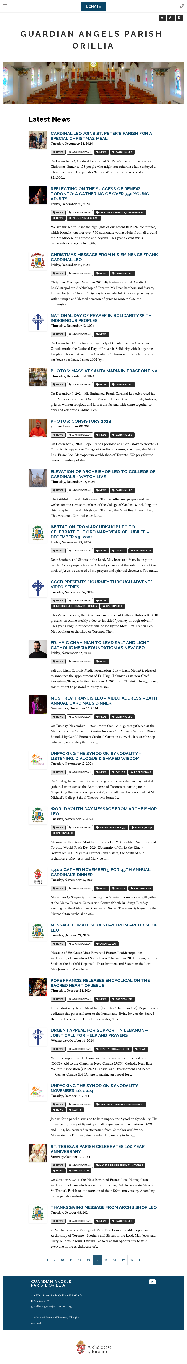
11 (71, 1260)
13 (88, 1260)
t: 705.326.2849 (40, 1301)
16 (114, 1260)
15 (105, 1260)
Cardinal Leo (123, 152)
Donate (93, 6)
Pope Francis (142, 772)
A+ (163, 18)
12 (79, 1260)
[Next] (139, 1260)
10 (62, 1260)
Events (120, 551)
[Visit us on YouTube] (152, 1282)
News (59, 152)
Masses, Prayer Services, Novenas (121, 1165)
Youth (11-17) (143, 827)
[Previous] (47, 1260)
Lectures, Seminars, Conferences (121, 212)
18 (131, 1260)
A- (171, 18)
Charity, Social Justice (114, 1049)
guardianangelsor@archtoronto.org (51, 1306)
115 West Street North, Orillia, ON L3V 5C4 (56, 1295)
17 (123, 1260)
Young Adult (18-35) (85, 218)
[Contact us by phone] (182, 6)
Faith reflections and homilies (76, 606)
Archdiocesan (81, 152)
